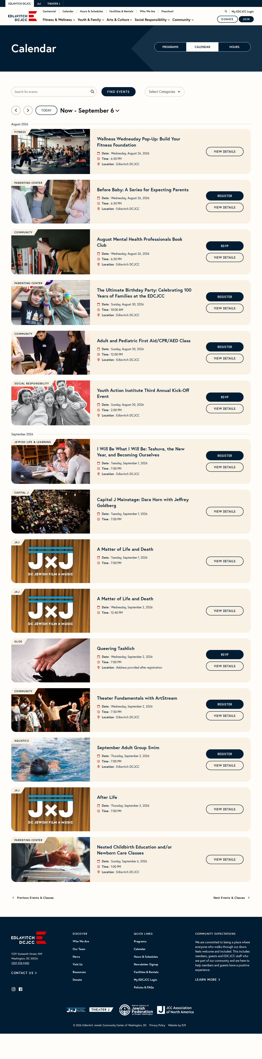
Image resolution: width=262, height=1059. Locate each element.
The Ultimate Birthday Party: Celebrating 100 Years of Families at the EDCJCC (144, 293)
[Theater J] (102, 1010)
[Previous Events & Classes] (16, 110)
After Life (107, 797)
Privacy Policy (157, 1025)
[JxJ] (76, 1010)
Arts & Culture (118, 19)
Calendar (68, 11)
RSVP (225, 246)
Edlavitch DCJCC (19, 3)
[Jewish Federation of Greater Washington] (136, 1010)
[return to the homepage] (28, 937)
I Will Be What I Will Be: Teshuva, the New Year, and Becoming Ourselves (141, 452)
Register (225, 196)
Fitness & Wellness (57, 19)
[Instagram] (13, 989)
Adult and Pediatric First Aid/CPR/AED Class (143, 340)
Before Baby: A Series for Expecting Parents (143, 189)
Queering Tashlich (115, 648)
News (76, 956)
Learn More (206, 979)
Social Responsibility (151, 19)
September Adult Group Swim (128, 747)
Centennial (49, 11)
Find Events (118, 92)
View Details (225, 151)
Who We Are (147, 11)
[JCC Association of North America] (175, 1010)
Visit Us (77, 964)
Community (181, 19)
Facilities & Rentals (121, 11)
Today (46, 110)
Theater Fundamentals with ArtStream (137, 698)
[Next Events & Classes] (28, 110)
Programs (170, 47)
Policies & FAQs (144, 987)
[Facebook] (20, 989)
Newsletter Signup (146, 964)
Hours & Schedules (91, 11)
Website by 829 (177, 1025)
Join (246, 19)
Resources (79, 972)
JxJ (39, 3)
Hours (234, 47)
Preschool (167, 11)
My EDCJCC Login (243, 11)
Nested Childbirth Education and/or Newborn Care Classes (134, 850)
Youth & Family (89, 19)
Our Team (79, 949)
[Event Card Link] (50, 151)
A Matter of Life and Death (125, 549)
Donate (227, 19)
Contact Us (22, 973)
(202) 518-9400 (20, 963)
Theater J (53, 3)
